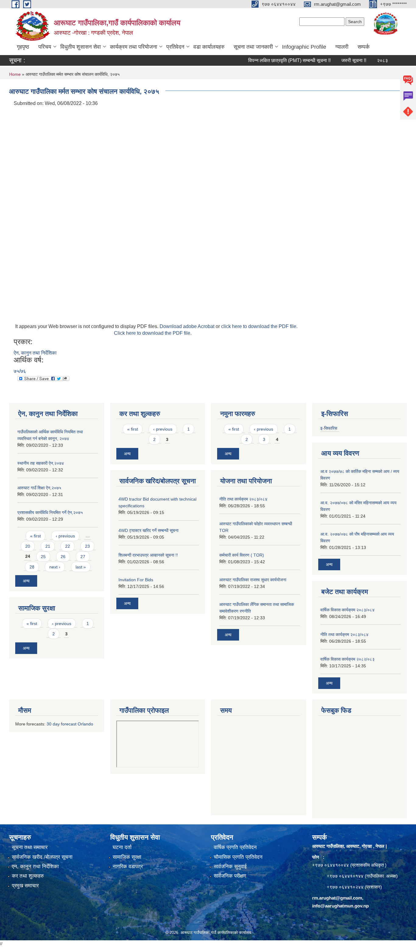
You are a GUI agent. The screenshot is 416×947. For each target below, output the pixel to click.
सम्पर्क (363, 47)
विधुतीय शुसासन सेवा (80, 47)
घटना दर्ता (122, 847)
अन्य (26, 580)
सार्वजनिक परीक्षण (230, 876)
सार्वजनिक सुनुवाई (230, 866)
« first (35, 535)
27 (82, 556)
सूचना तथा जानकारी (253, 47)
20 (27, 546)
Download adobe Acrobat (188, 326)
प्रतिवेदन (175, 47)
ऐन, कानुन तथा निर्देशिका (35, 352)
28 (32, 566)
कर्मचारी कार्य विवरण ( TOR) (241, 555)
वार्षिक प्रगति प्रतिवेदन (235, 847)
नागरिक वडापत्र (128, 866)
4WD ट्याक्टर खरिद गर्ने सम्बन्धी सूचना (148, 530)
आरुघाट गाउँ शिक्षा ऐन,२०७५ (39, 487)
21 (47, 546)
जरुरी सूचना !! (342, 60)
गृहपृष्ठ (23, 47)
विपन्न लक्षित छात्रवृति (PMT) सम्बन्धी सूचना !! (277, 60)
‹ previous (65, 535)
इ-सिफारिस (328, 428)
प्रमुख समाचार (25, 886)
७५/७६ (20, 371)
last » (81, 566)
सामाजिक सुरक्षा (127, 857)
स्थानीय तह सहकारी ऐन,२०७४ (40, 463)
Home (15, 74)
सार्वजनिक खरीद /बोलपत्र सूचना (42, 857)
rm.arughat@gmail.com (337, 897)
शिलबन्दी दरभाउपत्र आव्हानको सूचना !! (148, 555)
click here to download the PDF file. (259, 326)
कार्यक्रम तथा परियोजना (133, 47)
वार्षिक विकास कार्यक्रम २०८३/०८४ (347, 609)
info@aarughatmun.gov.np (340, 905)
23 (87, 546)
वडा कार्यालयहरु (208, 47)
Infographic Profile (304, 47)
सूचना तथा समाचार (30, 847)
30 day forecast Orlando (70, 724)
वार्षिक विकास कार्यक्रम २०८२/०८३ (347, 659)
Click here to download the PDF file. (153, 333)
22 (67, 546)
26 (63, 556)
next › (54, 566)
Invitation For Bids (135, 579)
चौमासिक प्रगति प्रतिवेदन (238, 857)
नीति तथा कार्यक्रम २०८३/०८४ (243, 499)
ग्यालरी (341, 47)
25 (43, 556)
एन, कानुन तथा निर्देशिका (35, 866)
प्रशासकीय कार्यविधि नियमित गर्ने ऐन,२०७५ (50, 512)
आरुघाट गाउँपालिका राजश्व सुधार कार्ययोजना (252, 579)
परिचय (44, 47)
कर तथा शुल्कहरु (28, 876)
